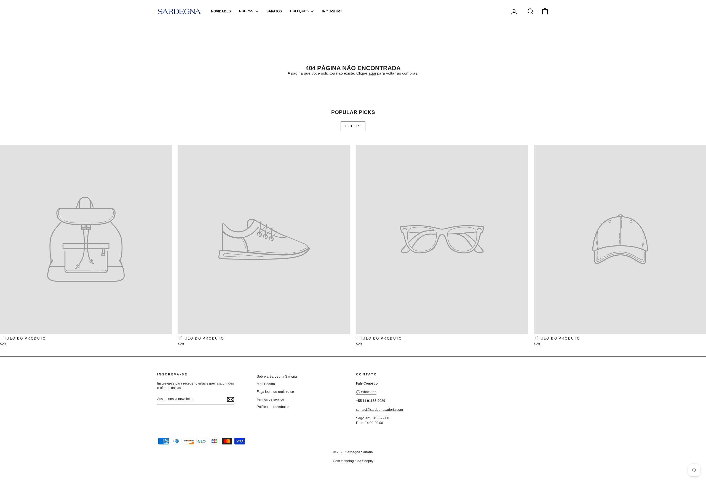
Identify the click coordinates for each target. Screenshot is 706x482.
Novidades (221, 11)
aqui (372, 73)
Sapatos (274, 11)
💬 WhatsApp (366, 392)
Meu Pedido (266, 384)
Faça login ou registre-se (275, 392)
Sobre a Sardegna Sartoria (277, 376)
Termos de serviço (270, 399)
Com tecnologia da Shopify (353, 461)
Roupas (246, 11)
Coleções (299, 11)
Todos (353, 126)
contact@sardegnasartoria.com (379, 410)
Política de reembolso (273, 407)
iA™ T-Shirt (332, 11)
